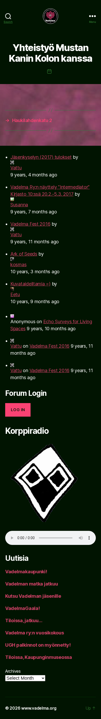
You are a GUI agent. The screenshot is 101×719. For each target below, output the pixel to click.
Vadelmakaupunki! (26, 571)
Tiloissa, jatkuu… (23, 620)
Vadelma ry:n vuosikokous (34, 632)
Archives (13, 671)
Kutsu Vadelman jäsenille (33, 596)
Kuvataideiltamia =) (30, 284)
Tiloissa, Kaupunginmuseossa (38, 657)
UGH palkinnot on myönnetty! (38, 645)
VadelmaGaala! (22, 608)
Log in (18, 409)
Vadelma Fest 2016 (30, 224)
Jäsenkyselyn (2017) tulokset (40, 157)
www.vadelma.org (38, 708)
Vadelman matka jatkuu (31, 584)
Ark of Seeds (23, 254)
